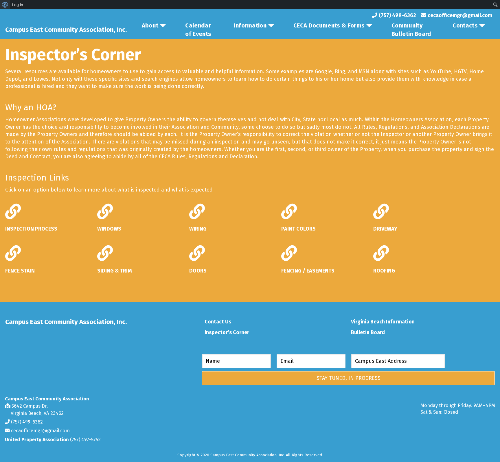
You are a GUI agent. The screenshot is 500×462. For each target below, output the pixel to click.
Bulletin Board (368, 332)
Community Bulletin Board (411, 29)
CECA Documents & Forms (329, 25)
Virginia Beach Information (383, 322)
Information (250, 25)
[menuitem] (5, 4)
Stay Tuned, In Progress (348, 378)
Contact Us (218, 322)
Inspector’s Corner (227, 332)
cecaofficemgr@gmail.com (40, 430)
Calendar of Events (198, 29)
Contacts (465, 25)
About (150, 25)
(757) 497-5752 (85, 439)
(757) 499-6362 (26, 422)
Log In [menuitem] (17, 4)
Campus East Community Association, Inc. (66, 30)
